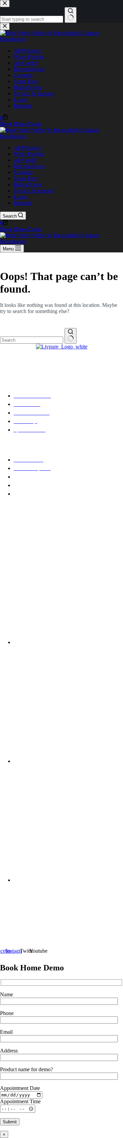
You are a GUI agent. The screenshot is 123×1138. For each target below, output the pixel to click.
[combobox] (31, 340)
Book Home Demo (20, 229)
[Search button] (71, 336)
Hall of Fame (28, 184)
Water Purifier (29, 154)
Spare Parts (26, 178)
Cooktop (23, 172)
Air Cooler (25, 160)
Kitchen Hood (29, 166)
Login (20, 197)
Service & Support (34, 190)
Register (22, 203)
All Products (27, 148)
